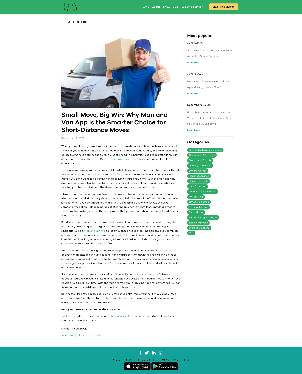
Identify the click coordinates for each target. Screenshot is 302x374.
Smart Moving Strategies (203, 217)
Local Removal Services (202, 191)
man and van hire (94, 231)
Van (191, 233)
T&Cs (165, 360)
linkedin (83, 335)
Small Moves (196, 212)
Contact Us (182, 360)
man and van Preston (127, 159)
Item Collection (197, 186)
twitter (97, 335)
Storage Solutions (199, 227)
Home (145, 7)
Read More (193, 62)
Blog (175, 7)
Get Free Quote (224, 7)
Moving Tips (196, 196)
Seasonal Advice (198, 207)
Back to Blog (76, 22)
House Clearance (199, 176)
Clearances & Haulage (202, 155)
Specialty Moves (198, 222)
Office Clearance (199, 202)
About (156, 7)
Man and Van (119, 316)
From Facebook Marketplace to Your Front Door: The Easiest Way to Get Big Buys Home (209, 118)
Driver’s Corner (197, 170)
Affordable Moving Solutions (205, 150)
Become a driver (192, 7)
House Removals (198, 181)
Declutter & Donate (200, 160)
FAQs (166, 7)
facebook (67, 335)
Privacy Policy (147, 360)
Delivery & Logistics (200, 165)
